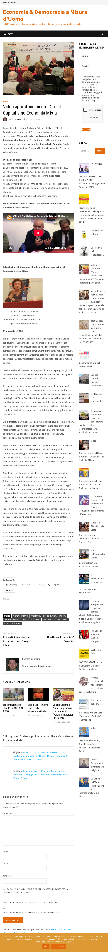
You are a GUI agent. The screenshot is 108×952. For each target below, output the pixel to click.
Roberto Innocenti (17, 119)
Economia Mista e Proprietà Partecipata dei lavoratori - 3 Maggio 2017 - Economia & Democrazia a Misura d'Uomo (40, 774)
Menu (10, 33)
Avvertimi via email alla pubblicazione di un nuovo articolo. (33, 912)
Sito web (7, 876)
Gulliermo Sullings (12, 619)
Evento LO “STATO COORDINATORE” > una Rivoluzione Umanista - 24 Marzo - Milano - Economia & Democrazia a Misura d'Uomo (40, 756)
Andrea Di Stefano (20, 616)
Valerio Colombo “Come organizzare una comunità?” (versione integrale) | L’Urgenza (63, 711)
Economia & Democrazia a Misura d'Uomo (45, 15)
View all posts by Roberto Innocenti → (39, 666)
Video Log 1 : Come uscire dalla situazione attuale (38, 708)
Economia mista (50, 616)
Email (6, 863)
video (65, 619)
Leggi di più (59, 946)
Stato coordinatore (52, 619)
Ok (45, 946)
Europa (62, 616)
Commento (9, 813)
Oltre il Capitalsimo (31, 619)
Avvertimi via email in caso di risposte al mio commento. (31, 902)
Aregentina (36, 616)
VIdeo (5, 101)
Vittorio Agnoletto (12, 623)
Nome (6, 851)
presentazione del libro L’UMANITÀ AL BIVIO (13, 708)
